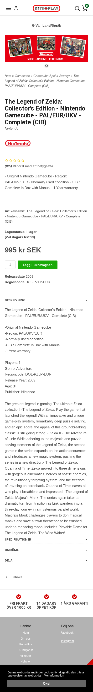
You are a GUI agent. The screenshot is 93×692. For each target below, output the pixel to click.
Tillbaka (15, 577)
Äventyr (65, 76)
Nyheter (26, 661)
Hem (8, 76)
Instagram (67, 641)
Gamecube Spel (45, 76)
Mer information (54, 675)
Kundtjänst (26, 650)
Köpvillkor (25, 644)
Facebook (67, 632)
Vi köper (25, 655)
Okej (46, 683)
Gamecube (23, 76)
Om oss (26, 638)
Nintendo (11, 128)
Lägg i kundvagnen (37, 265)
